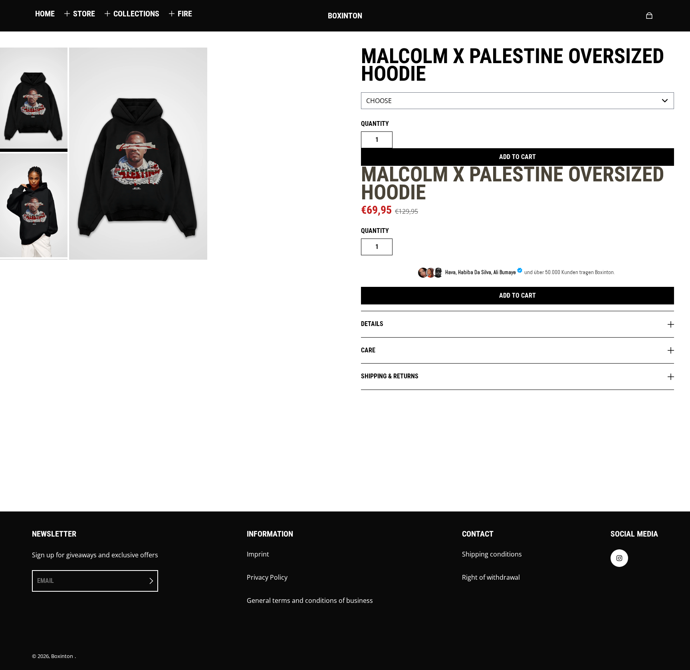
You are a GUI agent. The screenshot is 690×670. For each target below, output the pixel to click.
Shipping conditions (492, 554)
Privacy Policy (267, 577)
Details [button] (372, 324)
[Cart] (649, 15)
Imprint (258, 554)
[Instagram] (619, 560)
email (45, 581)
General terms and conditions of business (310, 600)
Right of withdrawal (491, 577)
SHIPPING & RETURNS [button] (389, 376)
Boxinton (62, 656)
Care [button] (368, 350)
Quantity (375, 123)
